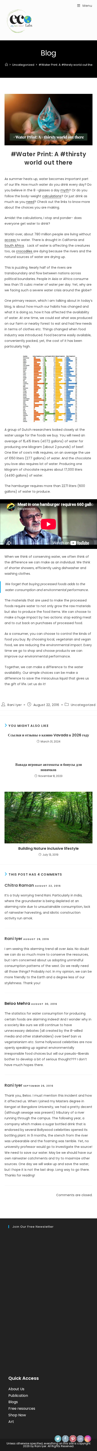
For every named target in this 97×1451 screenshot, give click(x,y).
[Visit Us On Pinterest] (72, 1438)
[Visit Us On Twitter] (58, 1438)
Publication (18, 1395)
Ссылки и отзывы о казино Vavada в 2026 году (48, 735)
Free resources (21, 1408)
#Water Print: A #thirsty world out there (67, 65)
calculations (51, 196)
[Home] (6, 65)
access (11, 240)
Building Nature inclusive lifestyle (48, 848)
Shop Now (17, 1415)
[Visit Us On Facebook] (65, 1438)
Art (11, 1421)
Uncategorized (83, 705)
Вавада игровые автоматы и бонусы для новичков (48, 767)
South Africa (14, 245)
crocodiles (24, 251)
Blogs (13, 1402)
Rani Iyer (14, 705)
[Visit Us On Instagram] (87, 1438)
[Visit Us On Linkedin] (80, 1438)
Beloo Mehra (17, 1003)
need (30, 202)
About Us (16, 1389)
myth (64, 190)
